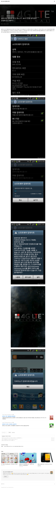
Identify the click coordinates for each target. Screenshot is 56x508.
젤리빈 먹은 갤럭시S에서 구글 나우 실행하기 (8, 440)
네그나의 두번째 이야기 (5, 1)
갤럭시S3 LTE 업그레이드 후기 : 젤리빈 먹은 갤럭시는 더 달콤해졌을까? (11, 437)
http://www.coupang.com (7, 414)
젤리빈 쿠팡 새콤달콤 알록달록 (8, 416)
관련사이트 (2, 483)
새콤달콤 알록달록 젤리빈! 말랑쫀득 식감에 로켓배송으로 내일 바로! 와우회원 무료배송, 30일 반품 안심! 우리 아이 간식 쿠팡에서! (24, 418)
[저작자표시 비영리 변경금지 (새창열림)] (13, 432)
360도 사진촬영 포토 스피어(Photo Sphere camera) (9, 439)
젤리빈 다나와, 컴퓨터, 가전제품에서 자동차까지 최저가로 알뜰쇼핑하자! (15, 425)
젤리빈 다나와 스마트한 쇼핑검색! (9, 424)
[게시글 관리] (6, 432)
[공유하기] (4, 432)
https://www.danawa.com (7, 422)
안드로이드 (3, 436)
